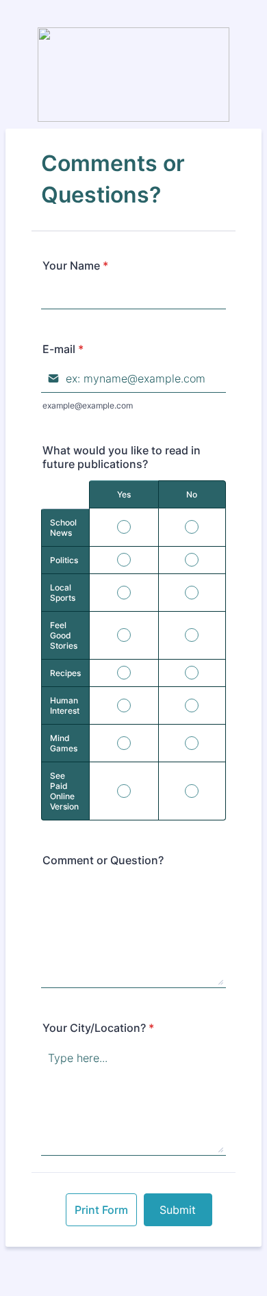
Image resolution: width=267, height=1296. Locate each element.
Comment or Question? (103, 860)
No (191, 494)
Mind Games (63, 743)
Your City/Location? (98, 1028)
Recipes (65, 673)
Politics (64, 560)
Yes (124, 494)
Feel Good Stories (63, 635)
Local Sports (62, 592)
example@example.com (87, 405)
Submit (178, 1210)
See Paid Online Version (64, 791)
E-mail (63, 349)
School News (63, 527)
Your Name (75, 265)
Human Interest (64, 705)
